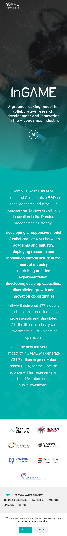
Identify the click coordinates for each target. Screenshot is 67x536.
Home (7, 495)
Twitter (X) (38, 500)
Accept (25, 529)
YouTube (54, 500)
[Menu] (59, 6)
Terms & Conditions (15, 500)
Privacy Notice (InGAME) (29, 495)
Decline (41, 529)
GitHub (22, 505)
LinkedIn (9, 505)
